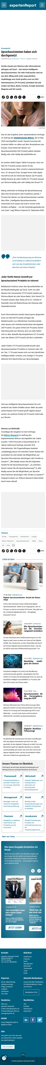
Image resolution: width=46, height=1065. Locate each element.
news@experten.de (7, 1013)
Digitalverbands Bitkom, (24, 138)
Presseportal (5, 48)
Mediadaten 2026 (31, 992)
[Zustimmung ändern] (4, 1058)
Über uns (4, 1004)
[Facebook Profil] (32, 1019)
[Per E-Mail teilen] (3, 97)
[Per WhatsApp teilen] (11, 97)
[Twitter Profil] (39, 1019)
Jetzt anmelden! (7, 1047)
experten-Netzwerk (7, 1006)
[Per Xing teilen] (20, 97)
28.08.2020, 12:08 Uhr (18, 59)
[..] (13, 545)
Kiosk (10, 1025)
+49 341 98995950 (10, 962)
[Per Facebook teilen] (15, 97)
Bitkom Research (11, 435)
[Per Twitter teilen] (24, 97)
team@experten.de (12, 1009)
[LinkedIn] (26, 1019)
